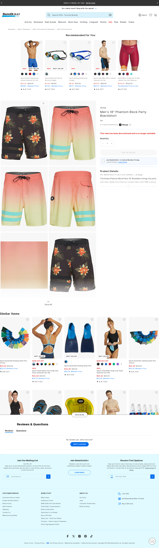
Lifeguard (93, 22)
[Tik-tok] (91, 536)
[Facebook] (67, 536)
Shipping (5, 509)
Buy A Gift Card (127, 504)
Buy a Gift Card (46, 515)
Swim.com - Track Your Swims (51, 518)
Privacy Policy (150, 468)
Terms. (131, 470)
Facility (103, 22)
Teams (131, 22)
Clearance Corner (47, 500)
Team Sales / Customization (50, 506)
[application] (152, 541)
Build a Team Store (47, 509)
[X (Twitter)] (73, 536)
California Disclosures (89, 543)
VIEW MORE (79, 415)
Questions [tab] (21, 431)
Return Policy (7, 503)
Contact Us (6, 512)
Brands (123, 22)
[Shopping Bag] (155, 15)
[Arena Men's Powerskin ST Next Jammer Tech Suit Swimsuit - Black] (129, 55)
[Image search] (110, 15)
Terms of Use (28, 543)
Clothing (83, 22)
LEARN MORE (79, 472)
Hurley (103, 108)
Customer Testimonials (87, 503)
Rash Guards (50, 22)
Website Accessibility (9, 515)
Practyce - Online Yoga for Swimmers (53, 521)
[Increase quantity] (111, 143)
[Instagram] (79, 536)
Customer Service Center (11, 497)
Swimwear (38, 22)
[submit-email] (48, 476)
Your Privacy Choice (56, 543)
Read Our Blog (84, 506)
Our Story (83, 497)
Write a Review (81, 444)
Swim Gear (73, 22)
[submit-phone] (152, 476)
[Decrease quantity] (103, 143)
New (116, 22)
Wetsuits (62, 22)
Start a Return (7, 506)
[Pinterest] (85, 536)
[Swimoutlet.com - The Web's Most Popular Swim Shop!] (11, 15)
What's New (45, 497)
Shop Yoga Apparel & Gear (50, 524)
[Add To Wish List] (43, 103)
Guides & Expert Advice (10, 500)
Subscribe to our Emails (49, 512)
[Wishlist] (150, 15)
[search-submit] (49, 15)
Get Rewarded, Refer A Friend (133, 499)
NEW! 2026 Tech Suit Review (51, 503)
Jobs (81, 500)
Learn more (122, 162)
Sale (110, 22)
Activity (28, 22)
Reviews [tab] (9, 431)
